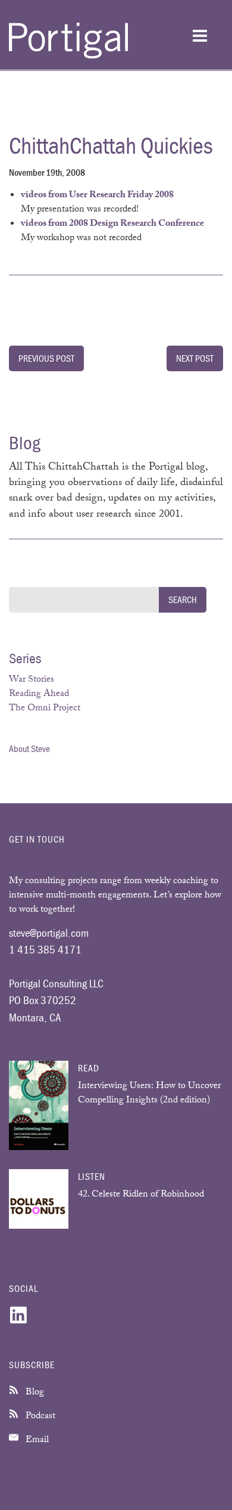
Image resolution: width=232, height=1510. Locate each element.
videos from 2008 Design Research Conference (112, 224)
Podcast (39, 1417)
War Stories (31, 680)
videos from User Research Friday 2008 (97, 196)
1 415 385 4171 (45, 949)
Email (36, 1441)
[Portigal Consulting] (68, 56)
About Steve (29, 748)
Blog (33, 1393)
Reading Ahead (39, 694)
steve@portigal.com (49, 932)
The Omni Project (44, 709)
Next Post (195, 358)
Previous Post (46, 358)
